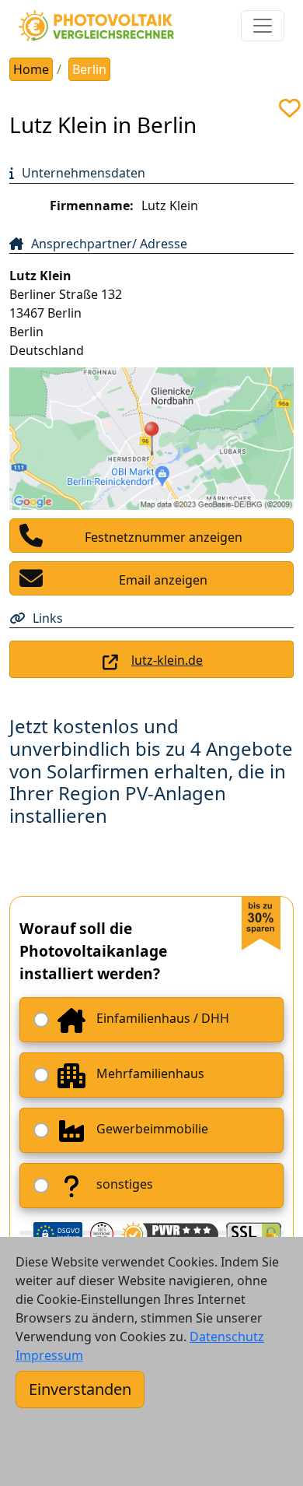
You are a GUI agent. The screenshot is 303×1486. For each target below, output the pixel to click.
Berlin (89, 69)
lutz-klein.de (167, 660)
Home (31, 69)
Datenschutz (227, 1336)
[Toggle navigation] (262, 25)
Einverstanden (80, 1389)
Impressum (49, 1355)
